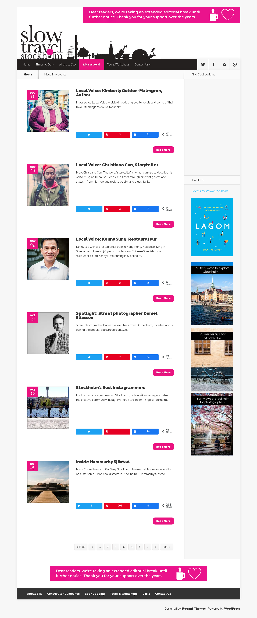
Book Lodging (95, 593)
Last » (167, 546)
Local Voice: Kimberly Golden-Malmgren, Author (119, 92)
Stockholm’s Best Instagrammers (110, 387)
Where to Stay (67, 64)
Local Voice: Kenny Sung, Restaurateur (116, 239)
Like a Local (91, 64)
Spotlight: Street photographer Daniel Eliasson (116, 315)
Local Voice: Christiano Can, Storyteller (117, 164)
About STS (34, 593)
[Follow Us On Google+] (235, 64)
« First (81, 546)
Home (26, 64)
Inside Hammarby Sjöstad (103, 461)
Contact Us (141, 64)
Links (146, 593)
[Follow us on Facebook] (213, 64)
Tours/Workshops (118, 64)
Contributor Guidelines (63, 593)
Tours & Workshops (124, 593)
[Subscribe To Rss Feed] (224, 64)
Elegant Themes (193, 608)
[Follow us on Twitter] (203, 64)
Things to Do (44, 64)
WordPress (232, 608)
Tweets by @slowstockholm (209, 191)
